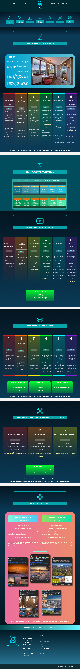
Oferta (41, 8)
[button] (60, 22)
